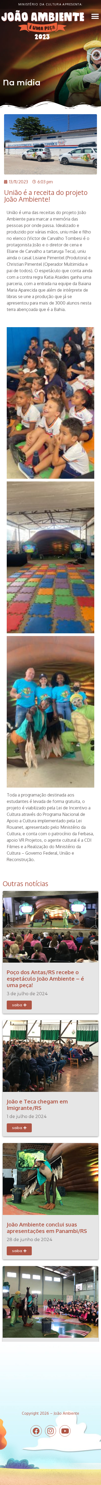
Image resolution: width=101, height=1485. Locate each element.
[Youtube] (65, 1431)
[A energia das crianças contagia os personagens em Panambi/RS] (50, 1301)
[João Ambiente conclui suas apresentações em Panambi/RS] (50, 1178)
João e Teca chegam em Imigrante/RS (37, 1104)
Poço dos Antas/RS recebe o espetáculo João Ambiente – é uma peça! (45, 978)
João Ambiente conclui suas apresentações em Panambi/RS (47, 1227)
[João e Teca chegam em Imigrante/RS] (50, 1055)
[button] (95, 16)
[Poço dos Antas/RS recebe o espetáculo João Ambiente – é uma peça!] (50, 926)
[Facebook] (36, 1431)
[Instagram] (50, 1431)
